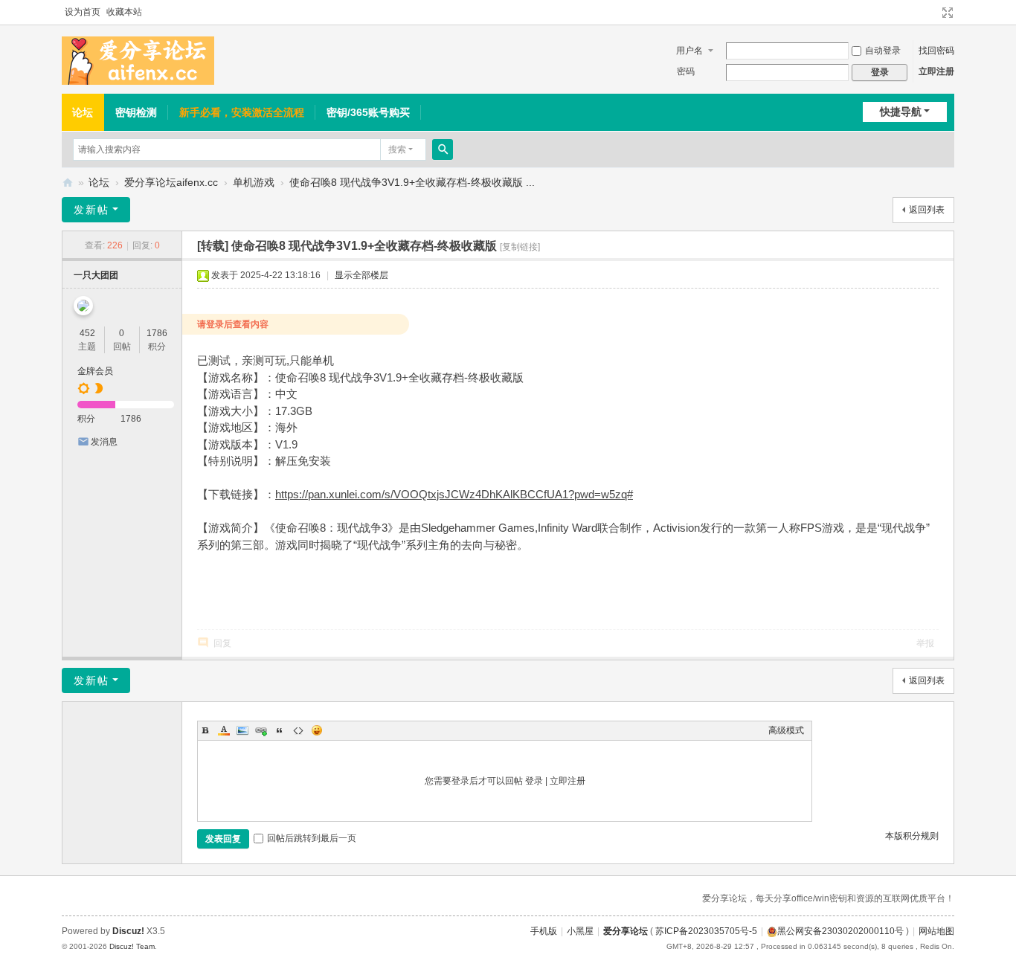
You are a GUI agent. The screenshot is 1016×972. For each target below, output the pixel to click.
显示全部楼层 (361, 275)
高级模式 (786, 730)
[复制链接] (520, 247)
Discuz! (128, 931)
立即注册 (936, 71)
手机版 (543, 931)
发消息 (104, 442)
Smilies (316, 730)
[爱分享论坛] (138, 60)
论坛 (82, 112)
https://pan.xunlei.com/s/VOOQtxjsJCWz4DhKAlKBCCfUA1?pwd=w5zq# (454, 494)
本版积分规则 (912, 836)
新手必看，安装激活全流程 (241, 112)
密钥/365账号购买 (368, 112)
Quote (279, 730)
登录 (534, 781)
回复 (222, 643)
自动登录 (883, 50)
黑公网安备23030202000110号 (840, 931)
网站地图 (936, 931)
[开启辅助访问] (933, 12)
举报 (925, 643)
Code (298, 730)
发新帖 (91, 210)
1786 (157, 333)
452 (87, 333)
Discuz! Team (132, 946)
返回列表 (927, 210)
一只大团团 (96, 275)
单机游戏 (253, 182)
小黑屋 (580, 931)
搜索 (397, 149)
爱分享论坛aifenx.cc (171, 182)
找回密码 (936, 50)
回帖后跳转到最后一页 (311, 838)
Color (223, 730)
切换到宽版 (947, 12)
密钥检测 (136, 112)
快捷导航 (901, 112)
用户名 (689, 50)
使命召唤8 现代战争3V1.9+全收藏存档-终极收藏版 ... (412, 182)
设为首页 (82, 12)
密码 (686, 71)
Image (242, 730)
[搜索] (442, 149)
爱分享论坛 (68, 182)
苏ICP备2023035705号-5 (706, 931)
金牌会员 (95, 371)
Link (261, 730)
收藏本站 (124, 12)
